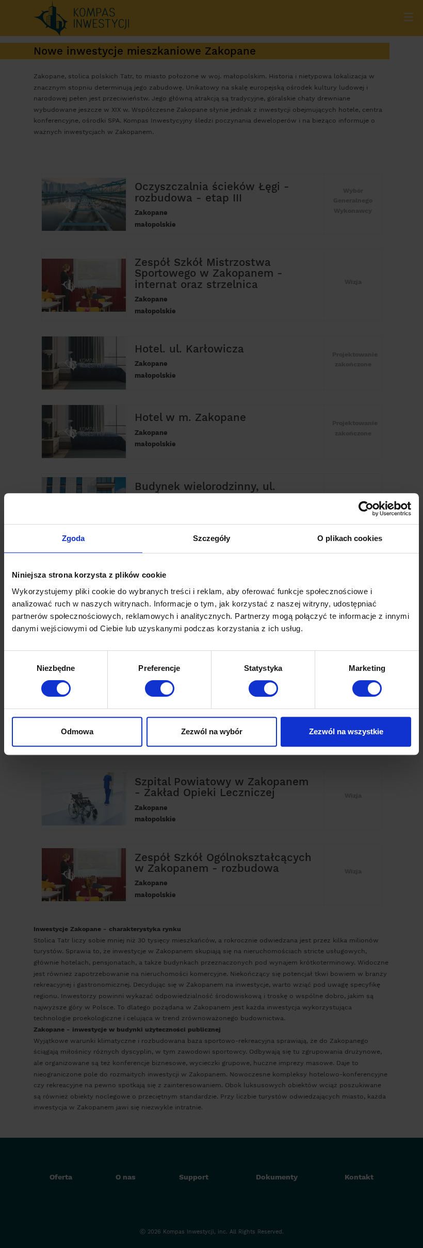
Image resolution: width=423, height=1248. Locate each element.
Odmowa (77, 731)
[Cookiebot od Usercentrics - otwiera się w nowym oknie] (366, 508)
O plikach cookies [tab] (349, 538)
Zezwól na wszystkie (346, 731)
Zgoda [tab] (73, 538)
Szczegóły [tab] (212, 538)
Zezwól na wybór (211, 731)
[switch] (159, 688)
